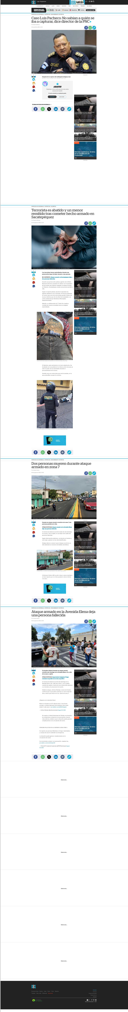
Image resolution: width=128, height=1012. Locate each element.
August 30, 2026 (62, 710)
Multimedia (44, 993)
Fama (52, 991)
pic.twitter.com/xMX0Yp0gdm (59, 707)
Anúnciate (95, 990)
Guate (45, 991)
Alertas (53, 206)
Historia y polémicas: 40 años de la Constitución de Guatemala (85, 153)
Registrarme (43, 1)
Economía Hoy (34, 991)
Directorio (95, 996)
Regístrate (52, 96)
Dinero (48, 991)
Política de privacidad (93, 993)
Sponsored (50, 993)
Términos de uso (93, 995)
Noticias (47, 14)
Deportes (57, 991)
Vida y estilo (38, 993)
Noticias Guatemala (37, 14)
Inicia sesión (61, 96)
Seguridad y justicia (57, 14)
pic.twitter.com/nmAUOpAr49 (47, 743)
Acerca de (95, 991)
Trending (33, 993)
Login (38, 1)
